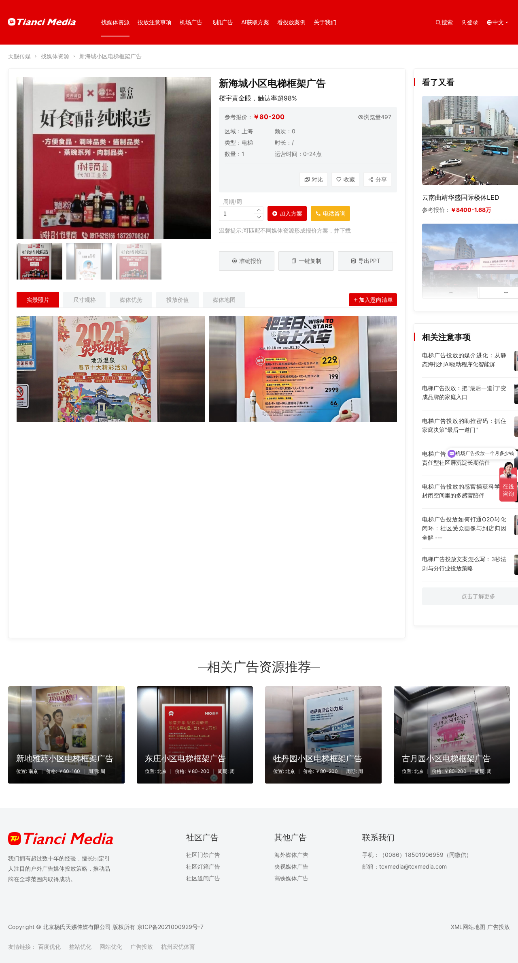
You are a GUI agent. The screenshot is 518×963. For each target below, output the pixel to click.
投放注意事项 (155, 22)
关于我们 (325, 22)
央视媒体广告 (291, 866)
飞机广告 (221, 22)
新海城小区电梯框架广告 (110, 56)
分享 (381, 179)
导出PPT (369, 260)
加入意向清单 (376, 299)
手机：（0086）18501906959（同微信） (417, 854)
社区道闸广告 (203, 878)
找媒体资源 (115, 22)
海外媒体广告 (291, 854)
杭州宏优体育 (178, 946)
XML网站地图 (468, 926)
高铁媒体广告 (291, 878)
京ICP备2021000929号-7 (170, 926)
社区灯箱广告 (203, 866)
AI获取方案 (255, 22)
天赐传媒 (19, 56)
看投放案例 (291, 22)
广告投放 (498, 926)
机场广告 (191, 22)
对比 (317, 179)
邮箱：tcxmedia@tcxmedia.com (404, 866)
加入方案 (291, 213)
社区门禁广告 (203, 854)
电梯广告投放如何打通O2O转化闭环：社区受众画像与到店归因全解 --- (464, 528)
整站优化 (80, 946)
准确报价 (250, 260)
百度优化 (49, 946)
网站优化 (111, 946)
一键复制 (310, 260)
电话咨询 (328, 215)
